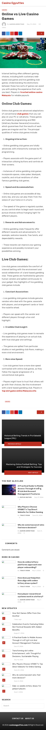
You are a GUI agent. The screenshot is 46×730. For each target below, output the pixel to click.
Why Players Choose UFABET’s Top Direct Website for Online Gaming (30, 509)
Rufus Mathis (26, 497)
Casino (4, 10)
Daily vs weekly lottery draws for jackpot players (26, 687)
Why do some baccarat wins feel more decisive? (31, 526)
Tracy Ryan (25, 515)
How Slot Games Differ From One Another (26, 614)
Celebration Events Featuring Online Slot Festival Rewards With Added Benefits (28, 627)
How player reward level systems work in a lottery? (30, 595)
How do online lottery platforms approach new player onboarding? (30, 564)
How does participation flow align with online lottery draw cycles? (29, 580)
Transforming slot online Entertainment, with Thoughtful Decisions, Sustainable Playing (26, 653)
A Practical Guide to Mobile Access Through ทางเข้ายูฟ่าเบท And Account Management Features (30, 490)
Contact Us (17, 719)
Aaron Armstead (16, 24)
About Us (29, 719)
